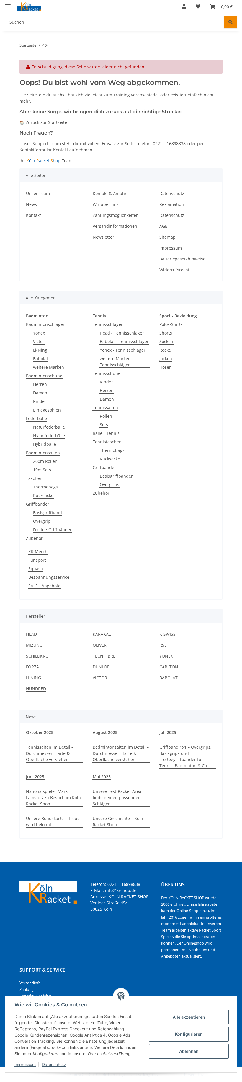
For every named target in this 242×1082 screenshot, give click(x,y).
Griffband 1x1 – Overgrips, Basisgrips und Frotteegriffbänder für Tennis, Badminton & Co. (185, 756)
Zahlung (26, 989)
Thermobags (45, 487)
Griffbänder (37, 504)
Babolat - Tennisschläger (124, 341)
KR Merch (38, 551)
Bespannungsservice (48, 577)
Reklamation (171, 204)
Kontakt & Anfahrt (110, 193)
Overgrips (109, 484)
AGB (163, 226)
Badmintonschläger (45, 324)
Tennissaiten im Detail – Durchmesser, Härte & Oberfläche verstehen (49, 753)
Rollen (106, 416)
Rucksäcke (43, 495)
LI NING (33, 678)
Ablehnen (189, 1051)
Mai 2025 (102, 776)
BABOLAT (168, 678)
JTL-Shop (211, 1074)
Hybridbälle (44, 444)
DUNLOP (101, 667)
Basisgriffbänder (116, 476)
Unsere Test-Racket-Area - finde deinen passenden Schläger (118, 797)
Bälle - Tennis (106, 433)
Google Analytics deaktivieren (44, 1074)
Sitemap (167, 237)
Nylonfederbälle (49, 435)
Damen (40, 393)
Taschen (34, 478)
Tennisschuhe (106, 373)
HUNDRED (36, 688)
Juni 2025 (35, 776)
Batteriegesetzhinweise (182, 259)
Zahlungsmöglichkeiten (116, 215)
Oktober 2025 (39, 732)
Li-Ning (40, 350)
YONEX (166, 656)
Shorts (165, 333)
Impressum (25, 1064)
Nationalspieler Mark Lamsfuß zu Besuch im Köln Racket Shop (53, 797)
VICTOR (100, 678)
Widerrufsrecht (174, 270)
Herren (40, 384)
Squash (35, 568)
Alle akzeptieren (189, 1016)
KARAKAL (102, 634)
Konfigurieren (189, 1034)
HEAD (31, 634)
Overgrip (41, 521)
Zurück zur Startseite (46, 122)
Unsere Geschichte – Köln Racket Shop (118, 821)
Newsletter (103, 237)
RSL (162, 645)
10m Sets (42, 470)
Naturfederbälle (49, 427)
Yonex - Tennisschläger (122, 350)
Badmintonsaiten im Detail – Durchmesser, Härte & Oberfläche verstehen (121, 753)
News (31, 204)
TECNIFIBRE (104, 656)
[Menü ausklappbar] (8, 3)
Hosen (165, 367)
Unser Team (38, 193)
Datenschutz (54, 1064)
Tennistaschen (107, 442)
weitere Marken (48, 367)
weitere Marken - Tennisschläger (116, 362)
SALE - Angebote (44, 585)
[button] (184, 6)
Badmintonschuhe (44, 375)
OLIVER (100, 645)
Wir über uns (106, 204)
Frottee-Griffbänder (52, 529)
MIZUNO (34, 645)
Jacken (165, 358)
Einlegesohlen (47, 410)
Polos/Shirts (171, 324)
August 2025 (105, 732)
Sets (104, 424)
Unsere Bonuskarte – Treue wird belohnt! (53, 821)
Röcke (165, 350)
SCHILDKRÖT (38, 656)
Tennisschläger (108, 324)
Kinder (39, 401)
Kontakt (33, 215)
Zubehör (34, 538)
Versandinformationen (115, 226)
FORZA (32, 667)
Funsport (37, 560)
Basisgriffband (47, 512)
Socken (166, 341)
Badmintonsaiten (43, 452)
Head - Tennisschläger (122, 333)
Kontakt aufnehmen (72, 150)
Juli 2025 (167, 732)
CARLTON (168, 667)
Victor (38, 341)
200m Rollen (45, 461)
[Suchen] (230, 22)
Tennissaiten (105, 407)
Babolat (40, 358)
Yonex (39, 333)
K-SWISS (167, 634)
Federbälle (36, 418)
